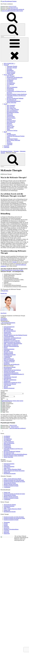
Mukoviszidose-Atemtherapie (11, 344)
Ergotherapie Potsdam (12, 138)
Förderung (6, 526)
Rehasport (9, 119)
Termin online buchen (17, 10)
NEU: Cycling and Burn (13, 109)
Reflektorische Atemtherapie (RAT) (12, 382)
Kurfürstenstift (10, 90)
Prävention (9, 69)
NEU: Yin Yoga (11, 106)
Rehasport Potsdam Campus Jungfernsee (17, 94)
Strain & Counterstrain (9, 360)
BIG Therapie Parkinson (10, 331)
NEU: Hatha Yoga (11, 108)
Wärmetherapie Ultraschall (10, 377)
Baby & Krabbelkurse (12, 111)
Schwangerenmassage (9, 326)
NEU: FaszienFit (11, 105)
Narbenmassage (7, 333)
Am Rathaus (10, 81)
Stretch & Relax (11, 116)
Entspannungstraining (9, 349)
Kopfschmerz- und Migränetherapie (12, 338)
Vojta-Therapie (7, 385)
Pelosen (6, 347)
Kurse (5, 104)
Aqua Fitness (7, 465)
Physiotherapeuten (11, 134)
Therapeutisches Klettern (10, 483)
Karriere (9, 141)
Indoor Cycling (10, 126)
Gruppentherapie (8, 356)
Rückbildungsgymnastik (13, 112)
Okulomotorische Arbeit (9, 339)
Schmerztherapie (8, 368)
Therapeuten (7, 522)
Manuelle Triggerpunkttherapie (11, 346)
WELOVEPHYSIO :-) (9, 63)
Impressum (6, 532)
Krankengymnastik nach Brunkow (12, 342)
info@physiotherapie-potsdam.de (16, 9)
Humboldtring (10, 88)
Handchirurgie (7, 328)
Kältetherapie (7, 375)
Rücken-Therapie (11, 71)
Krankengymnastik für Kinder (11, 485)
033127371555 (12, 6)
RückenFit (9, 123)
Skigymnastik (10, 127)
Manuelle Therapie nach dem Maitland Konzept (15, 335)
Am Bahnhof (10, 80)
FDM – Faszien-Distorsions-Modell (12, 469)
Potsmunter (6, 145)
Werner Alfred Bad (11, 102)
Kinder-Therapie (11, 73)
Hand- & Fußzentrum (12, 87)
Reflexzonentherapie (9, 358)
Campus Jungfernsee (12, 78)
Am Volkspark (10, 84)
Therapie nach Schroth (9, 371)
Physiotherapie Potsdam (6, 151)
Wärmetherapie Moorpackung (11, 372)
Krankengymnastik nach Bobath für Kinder (14, 481)
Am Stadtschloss (11, 83)
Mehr (5, 132)
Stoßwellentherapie (8, 329)
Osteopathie (7, 350)
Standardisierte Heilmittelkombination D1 (14, 374)
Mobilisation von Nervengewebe (12, 340)
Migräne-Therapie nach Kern (11, 484)
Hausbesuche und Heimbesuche (14, 77)
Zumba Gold (7, 472)
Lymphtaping (7, 357)
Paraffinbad (6, 363)
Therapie (6, 65)
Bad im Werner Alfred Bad (13, 140)
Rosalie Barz (4, 293)
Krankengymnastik (8, 353)
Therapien (16, 151)
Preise (8, 137)
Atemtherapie (7, 381)
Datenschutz (7, 533)
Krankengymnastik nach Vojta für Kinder (14, 480)
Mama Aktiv (10, 113)
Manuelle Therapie (8, 351)
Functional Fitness (11, 120)
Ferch (8, 85)
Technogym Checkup (12, 130)
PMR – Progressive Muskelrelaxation (13, 343)
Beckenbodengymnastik (9, 367)
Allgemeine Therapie (12, 66)
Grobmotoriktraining (9, 336)
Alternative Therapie (12, 67)
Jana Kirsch (3, 313)
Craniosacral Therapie (9, 361)
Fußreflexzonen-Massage (10, 384)
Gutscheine (9, 144)
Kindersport (10, 125)
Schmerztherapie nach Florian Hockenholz (14, 470)
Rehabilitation (10, 70)
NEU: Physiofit (10, 76)
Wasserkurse (10, 115)
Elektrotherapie (7, 378)
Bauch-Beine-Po (11, 122)
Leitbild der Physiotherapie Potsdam (15, 136)
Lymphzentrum (7, 447)
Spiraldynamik (7, 332)
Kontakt (9, 133)
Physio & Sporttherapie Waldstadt (15, 98)
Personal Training (11, 118)
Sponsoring (9, 143)
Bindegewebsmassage (9, 388)
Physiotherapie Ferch (9, 453)
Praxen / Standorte (8, 74)
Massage (6, 386)
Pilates (8, 129)
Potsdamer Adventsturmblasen (11, 529)
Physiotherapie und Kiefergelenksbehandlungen (13, 100)
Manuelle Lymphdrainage (10, 379)
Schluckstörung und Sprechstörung (12, 370)
